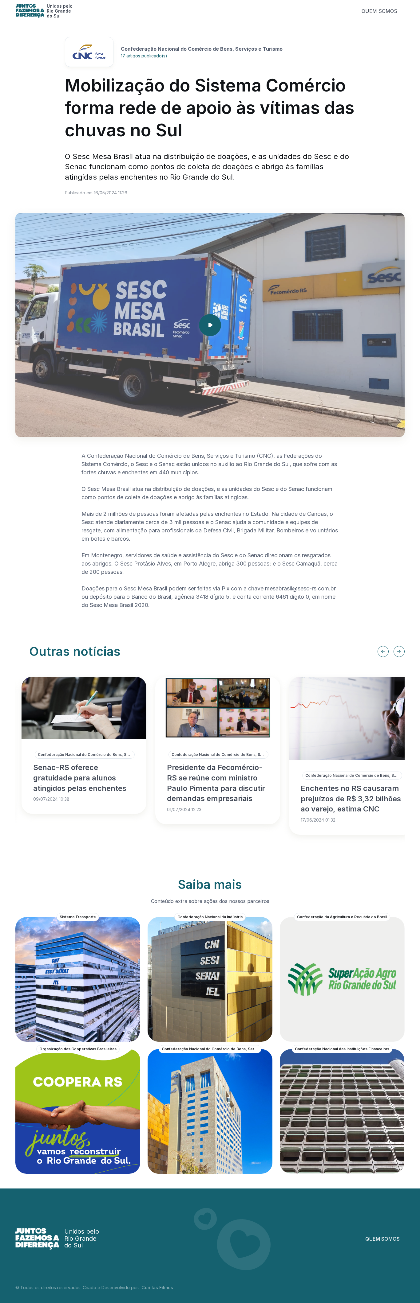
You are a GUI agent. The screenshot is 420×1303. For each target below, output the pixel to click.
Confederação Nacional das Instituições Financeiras (342, 1049)
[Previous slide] (383, 651)
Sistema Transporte (78, 917)
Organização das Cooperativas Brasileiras (78, 1049)
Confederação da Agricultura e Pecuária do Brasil (342, 917)
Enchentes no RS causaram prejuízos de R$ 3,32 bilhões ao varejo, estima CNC (351, 798)
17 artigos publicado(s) (144, 55)
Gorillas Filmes (157, 1287)
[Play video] (210, 325)
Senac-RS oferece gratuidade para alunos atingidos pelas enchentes (79, 777)
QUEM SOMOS (379, 11)
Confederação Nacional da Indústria (210, 917)
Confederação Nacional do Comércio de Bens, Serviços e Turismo (86, 754)
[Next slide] (399, 651)
